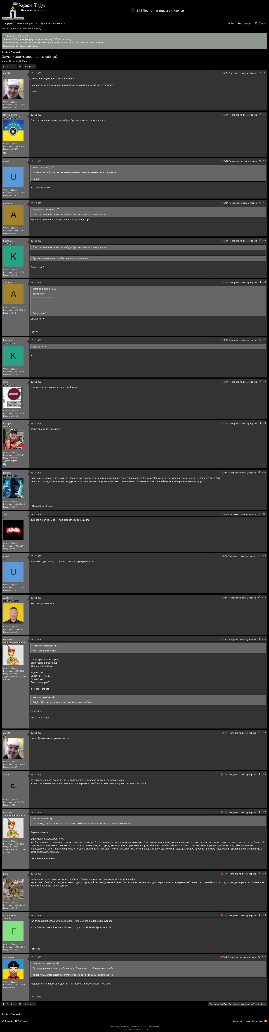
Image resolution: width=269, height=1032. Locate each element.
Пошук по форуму (32, 28)
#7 (264, 339)
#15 (264, 732)
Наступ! (28, 66)
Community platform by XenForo (134, 1027)
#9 (264, 423)
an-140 (8, 61)
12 (20, 66)
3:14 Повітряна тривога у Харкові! (160, 10)
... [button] (15, 66)
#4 (264, 202)
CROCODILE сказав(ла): (44, 963)
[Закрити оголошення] (264, 36)
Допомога (257, 1021)
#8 (264, 381)
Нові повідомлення (11, 28)
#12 (264, 556)
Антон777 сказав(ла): (43, 645)
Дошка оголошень (51, 23)
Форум (8, 23)
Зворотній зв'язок (241, 1021)
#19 (264, 915)
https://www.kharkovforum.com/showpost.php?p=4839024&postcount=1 (71, 927)
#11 (264, 514)
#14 (264, 639)
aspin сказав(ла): (41, 818)
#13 (264, 597)
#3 (264, 161)
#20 (264, 957)
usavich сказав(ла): (42, 697)
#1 (265, 72)
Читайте (35, 717)
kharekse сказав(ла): (43, 289)
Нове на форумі (25, 23)
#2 (264, 114)
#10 (264, 472)
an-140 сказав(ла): (42, 167)
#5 (264, 240)
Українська (22, 1021)
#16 (264, 774)
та (44, 506)
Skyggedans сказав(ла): (44, 209)
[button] (36, 23)
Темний (8, 1021)
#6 (264, 282)
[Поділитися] (260, 73)
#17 (264, 812)
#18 (264, 873)
